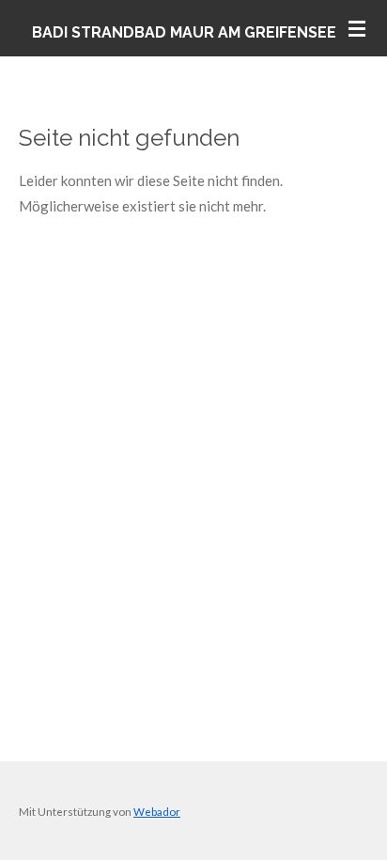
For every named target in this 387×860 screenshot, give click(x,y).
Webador (156, 811)
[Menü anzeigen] (357, 28)
